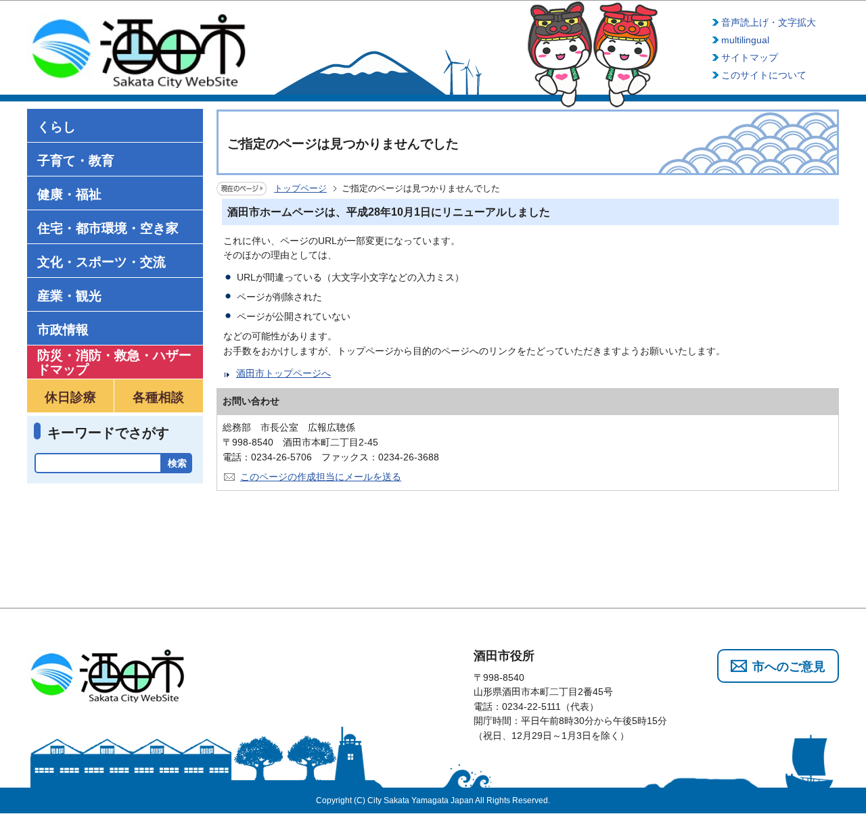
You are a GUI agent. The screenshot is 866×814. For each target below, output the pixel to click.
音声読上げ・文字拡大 (768, 22)
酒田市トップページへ (283, 373)
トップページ (300, 188)
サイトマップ (749, 57)
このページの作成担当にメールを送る (320, 476)
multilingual (745, 39)
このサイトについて (763, 75)
